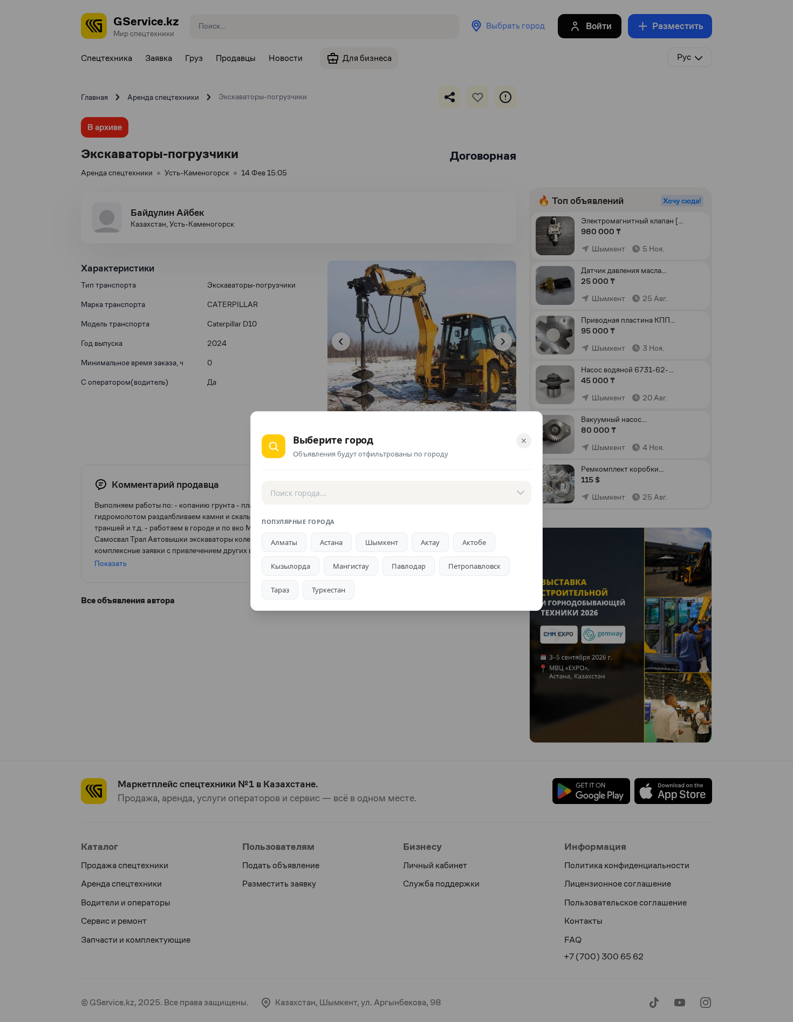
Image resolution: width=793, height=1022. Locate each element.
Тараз (280, 590)
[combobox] (396, 493)
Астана (331, 542)
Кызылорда (290, 566)
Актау (430, 542)
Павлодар (409, 566)
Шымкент (381, 542)
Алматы (284, 542)
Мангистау (351, 566)
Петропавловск (474, 566)
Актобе (474, 542)
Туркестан (328, 590)
